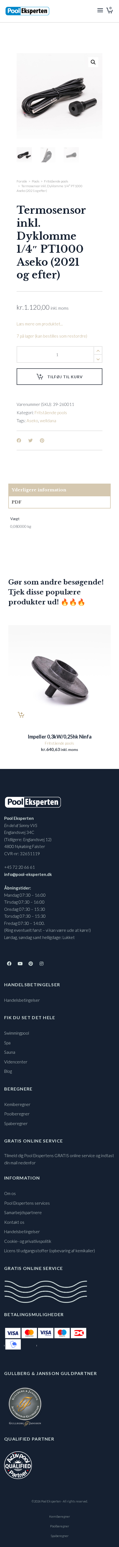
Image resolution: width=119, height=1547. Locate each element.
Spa (7, 1042)
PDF (17, 502)
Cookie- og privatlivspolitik (27, 1241)
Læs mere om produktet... (40, 323)
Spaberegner (16, 1123)
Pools (35, 181)
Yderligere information (39, 489)
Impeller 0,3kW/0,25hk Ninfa (60, 737)
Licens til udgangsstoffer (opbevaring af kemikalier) (49, 1250)
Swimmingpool (16, 1033)
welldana (48, 420)
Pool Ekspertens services (27, 1203)
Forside (22, 181)
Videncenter (15, 1061)
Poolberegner (17, 1113)
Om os (10, 1193)
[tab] (59, 490)
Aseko (32, 420)
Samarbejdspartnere (23, 1212)
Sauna (9, 1052)
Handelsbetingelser (22, 1000)
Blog (8, 1071)
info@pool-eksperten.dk (28, 874)
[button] (93, 62)
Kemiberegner (17, 1104)
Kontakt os (14, 1222)
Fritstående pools (56, 181)
